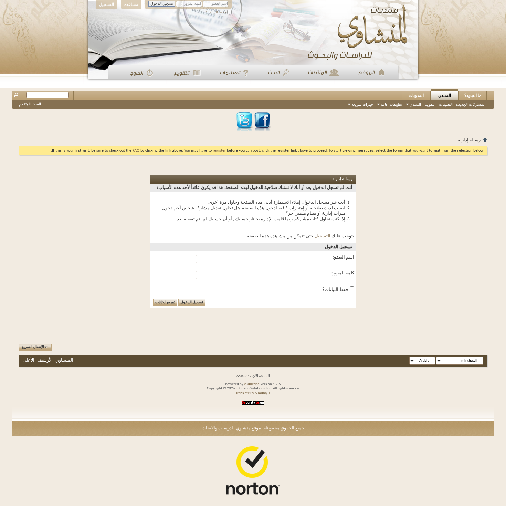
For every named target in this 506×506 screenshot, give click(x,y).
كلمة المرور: (342, 273)
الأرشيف (45, 360)
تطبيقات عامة (391, 104)
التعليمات (446, 104)
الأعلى (28, 360)
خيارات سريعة (362, 104)
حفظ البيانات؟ (216, 12)
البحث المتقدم (30, 104)
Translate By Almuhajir (253, 393)
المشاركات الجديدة (470, 104)
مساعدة (131, 4)
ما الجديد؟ (472, 95)
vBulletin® (252, 384)
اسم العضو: (343, 257)
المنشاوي (64, 360)
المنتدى (444, 95)
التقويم (430, 104)
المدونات (416, 95)
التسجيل (106, 4)
